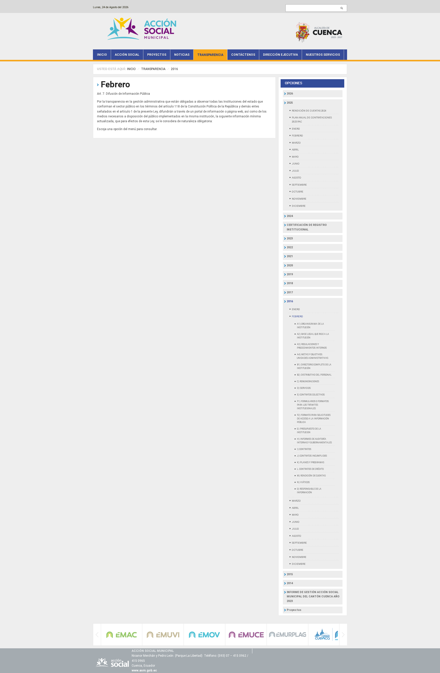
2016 (174, 69)
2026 (290, 93)
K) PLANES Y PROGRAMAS (310, 462)
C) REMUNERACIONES (308, 381)
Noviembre (299, 557)
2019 (290, 274)
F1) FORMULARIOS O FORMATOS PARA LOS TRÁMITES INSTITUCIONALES (313, 405)
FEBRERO (297, 135)
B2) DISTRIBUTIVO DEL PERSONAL (314, 375)
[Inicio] (143, 28)
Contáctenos (243, 55)
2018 (290, 283)
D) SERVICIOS (304, 388)
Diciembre (299, 563)
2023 (290, 238)
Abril (295, 507)
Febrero (115, 84)
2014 (290, 583)
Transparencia (210, 55)
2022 (290, 247)
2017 (290, 292)
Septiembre (299, 542)
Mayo (295, 514)
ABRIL (295, 149)
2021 (290, 256)
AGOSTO (296, 177)
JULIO (295, 170)
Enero (296, 309)
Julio (295, 528)
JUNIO (295, 163)
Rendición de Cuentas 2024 (309, 110)
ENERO (296, 128)
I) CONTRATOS (304, 449)
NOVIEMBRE (299, 198)
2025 (290, 102)
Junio (295, 521)
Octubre (297, 549)
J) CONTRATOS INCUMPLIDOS (312, 456)
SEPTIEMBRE (299, 184)
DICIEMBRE (299, 205)
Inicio (102, 55)
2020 (290, 265)
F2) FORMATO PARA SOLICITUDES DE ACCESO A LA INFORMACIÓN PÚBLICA (314, 418)
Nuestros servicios (323, 55)
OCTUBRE (297, 191)
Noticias (181, 55)
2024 (290, 216)
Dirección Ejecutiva (280, 55)
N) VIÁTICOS (303, 482)
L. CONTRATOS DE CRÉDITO (310, 469)
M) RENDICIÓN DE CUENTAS (311, 475)
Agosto (296, 535)
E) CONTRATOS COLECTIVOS (311, 394)
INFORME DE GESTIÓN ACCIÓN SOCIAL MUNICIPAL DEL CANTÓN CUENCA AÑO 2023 (313, 596)
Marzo (296, 500)
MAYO (295, 156)
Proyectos (156, 55)
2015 (290, 574)
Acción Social (127, 55)
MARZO (296, 142)
